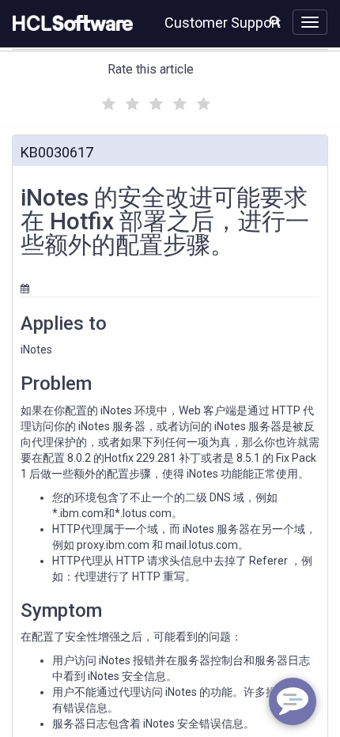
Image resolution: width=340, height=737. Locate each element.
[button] (274, 20)
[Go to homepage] (69, 23)
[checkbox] (106, 99)
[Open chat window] (292, 701)
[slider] (154, 101)
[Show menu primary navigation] (310, 22)
